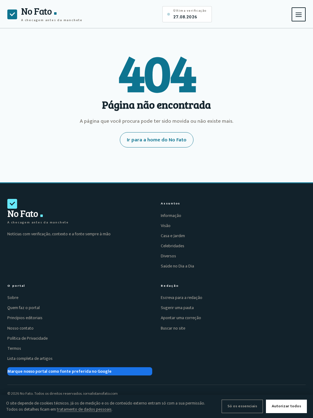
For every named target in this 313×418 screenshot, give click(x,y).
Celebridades (172, 245)
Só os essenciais (242, 406)
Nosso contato (20, 328)
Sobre (12, 297)
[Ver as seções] (299, 14)
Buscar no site (173, 328)
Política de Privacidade (27, 338)
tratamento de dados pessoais (84, 409)
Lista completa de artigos (30, 358)
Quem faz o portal (23, 307)
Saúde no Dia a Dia (177, 266)
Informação (171, 215)
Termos (14, 348)
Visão (166, 225)
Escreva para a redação (181, 297)
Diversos (168, 255)
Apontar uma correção (181, 317)
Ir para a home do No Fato (156, 140)
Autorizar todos (286, 406)
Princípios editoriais (24, 317)
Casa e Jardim (173, 235)
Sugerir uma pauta (177, 307)
